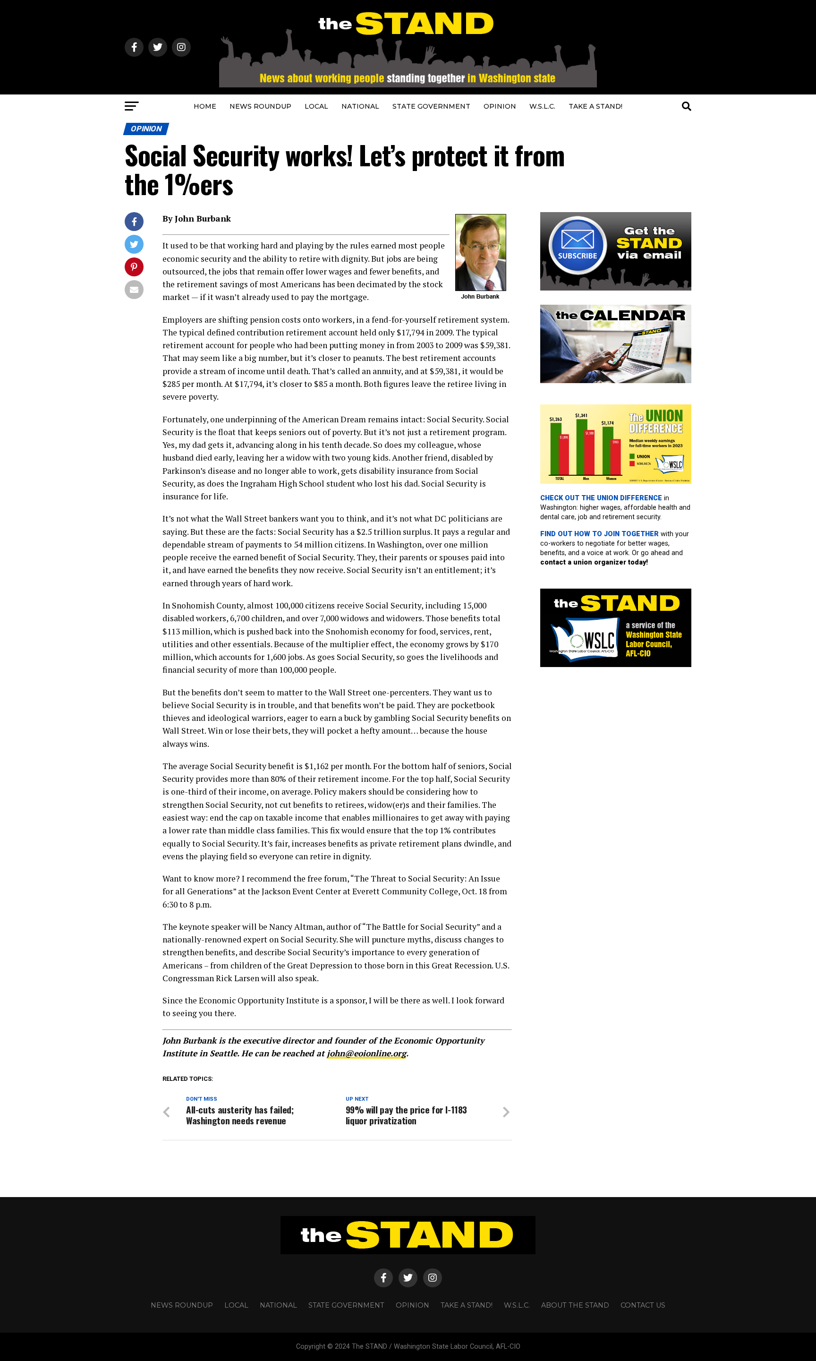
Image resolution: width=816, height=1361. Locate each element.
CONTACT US (642, 1305)
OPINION (500, 106)
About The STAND (575, 1305)
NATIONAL (360, 106)
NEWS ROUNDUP (260, 106)
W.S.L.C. (542, 106)
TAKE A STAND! (595, 106)
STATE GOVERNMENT (431, 106)
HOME (205, 106)
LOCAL (316, 106)
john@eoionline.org (366, 1053)
